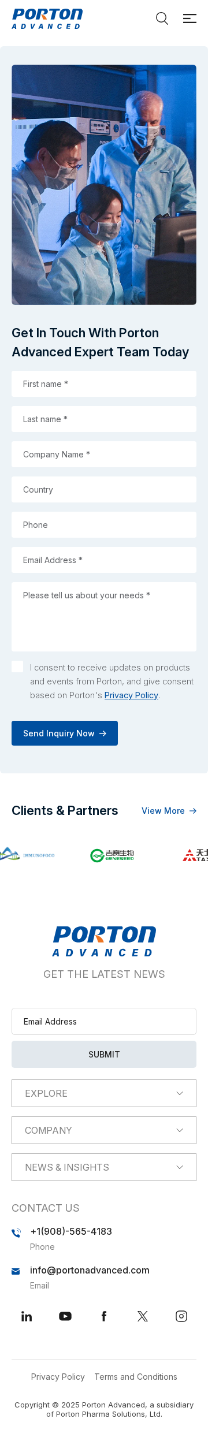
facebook (104, 1316)
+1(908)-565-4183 (71, 1231)
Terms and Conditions (135, 1376)
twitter (142, 1316)
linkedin (26, 1316)
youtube (65, 1316)
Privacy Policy (131, 695)
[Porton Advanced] (47, 19)
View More (163, 810)
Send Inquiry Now (59, 733)
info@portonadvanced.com (90, 1270)
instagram (181, 1316)
